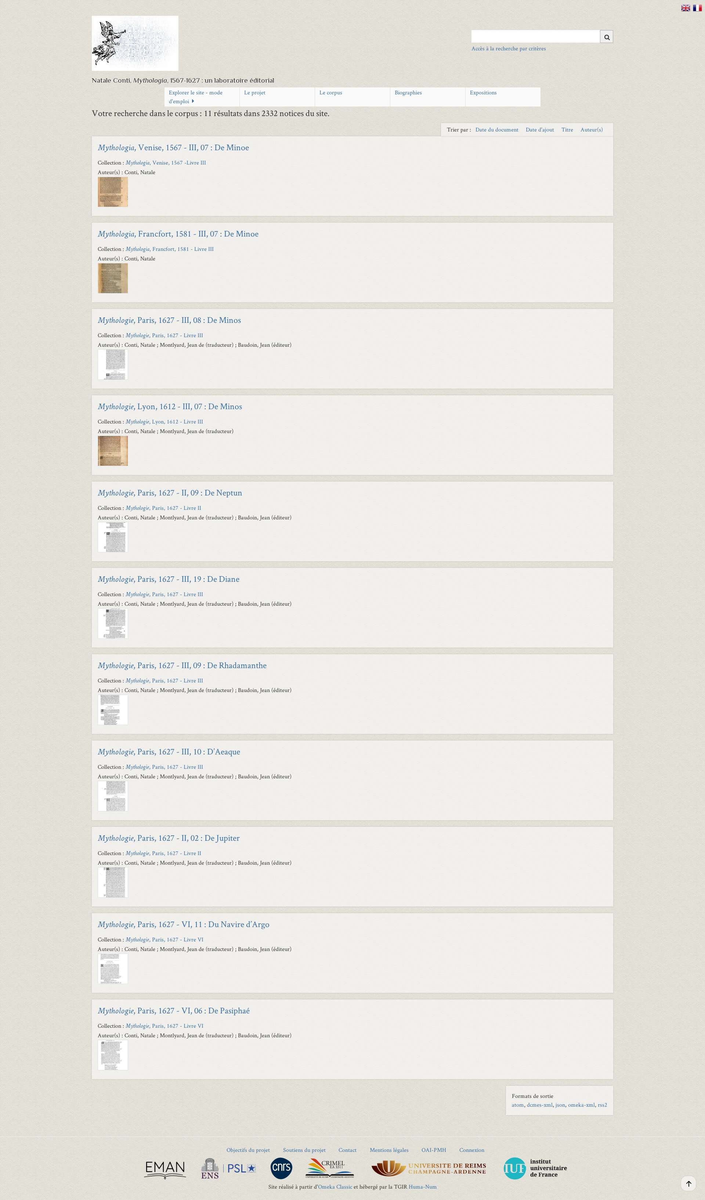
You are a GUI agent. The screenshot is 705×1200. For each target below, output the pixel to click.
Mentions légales (389, 1150)
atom (518, 1105)
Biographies (408, 92)
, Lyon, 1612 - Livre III (164, 421)
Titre (568, 129)
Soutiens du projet (304, 1150)
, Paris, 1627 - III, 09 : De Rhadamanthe (182, 665)
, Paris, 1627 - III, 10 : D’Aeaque (169, 751)
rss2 (602, 1105)
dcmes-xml (540, 1105)
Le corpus (330, 92)
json (560, 1105)
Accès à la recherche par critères (508, 48)
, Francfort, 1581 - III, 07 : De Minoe (178, 233)
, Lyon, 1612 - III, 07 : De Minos (170, 406)
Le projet (254, 92)
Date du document (498, 129)
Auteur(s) (592, 129)
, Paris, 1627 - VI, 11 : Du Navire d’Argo (184, 924)
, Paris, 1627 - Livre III (164, 335)
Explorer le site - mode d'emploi (196, 97)
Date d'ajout (541, 129)
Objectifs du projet (248, 1150)
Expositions (483, 92)
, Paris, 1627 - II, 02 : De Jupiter (169, 837)
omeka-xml (581, 1105)
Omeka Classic (335, 1186)
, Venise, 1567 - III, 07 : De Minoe (173, 147)
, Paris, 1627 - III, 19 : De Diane (168, 578)
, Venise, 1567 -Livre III (166, 162)
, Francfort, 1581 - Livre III (170, 249)
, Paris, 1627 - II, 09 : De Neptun (170, 492)
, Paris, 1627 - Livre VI (164, 939)
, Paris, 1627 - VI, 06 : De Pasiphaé (174, 1010)
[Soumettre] (606, 36)
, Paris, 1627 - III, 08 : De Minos (169, 319)
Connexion (471, 1150)
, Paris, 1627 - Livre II (163, 508)
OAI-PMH (434, 1150)
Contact (348, 1150)
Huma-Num (423, 1186)
